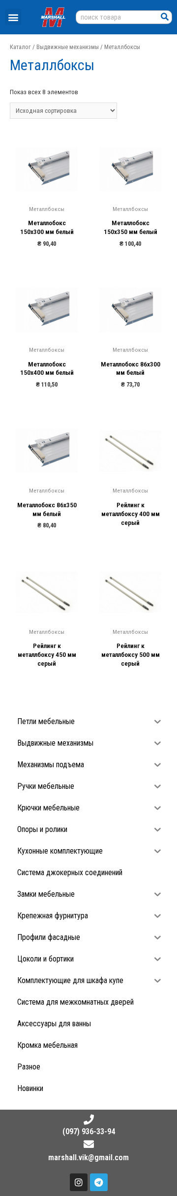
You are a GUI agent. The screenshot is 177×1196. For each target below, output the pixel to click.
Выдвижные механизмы (67, 47)
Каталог (20, 47)
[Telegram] (99, 1182)
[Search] (165, 17)
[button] (13, 17)
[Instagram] (79, 1182)
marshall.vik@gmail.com (88, 1157)
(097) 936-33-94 (88, 1131)
